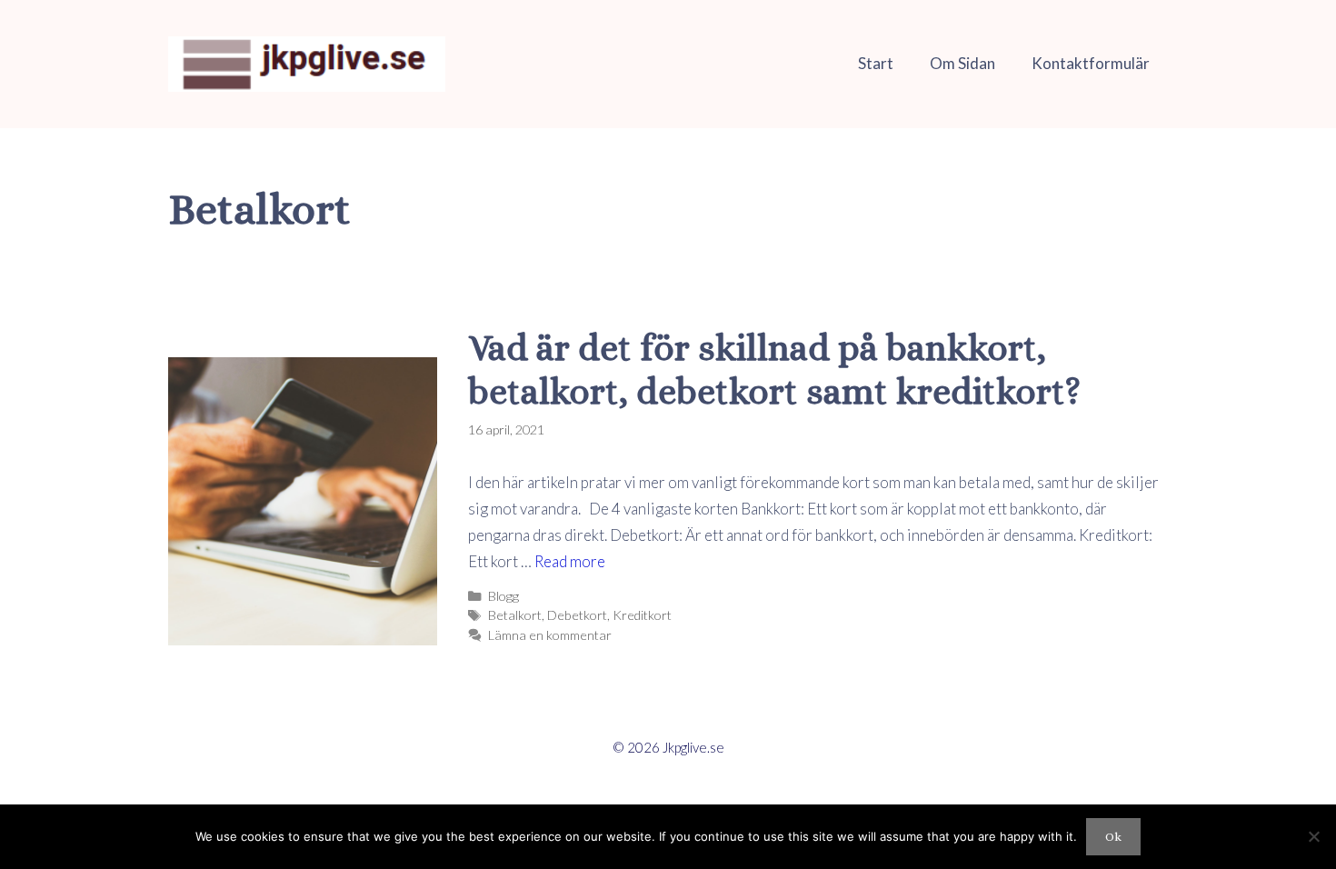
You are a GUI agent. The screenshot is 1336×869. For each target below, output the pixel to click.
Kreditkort (642, 615)
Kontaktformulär (1091, 63)
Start (875, 63)
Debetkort (577, 615)
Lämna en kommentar (550, 635)
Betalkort (515, 615)
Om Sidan (962, 63)
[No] (1313, 836)
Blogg (503, 596)
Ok (1113, 837)
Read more (569, 561)
